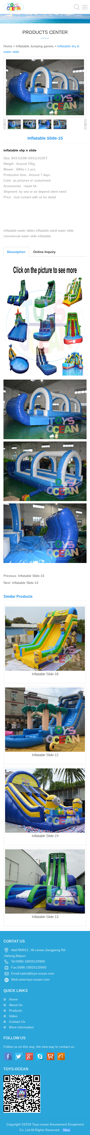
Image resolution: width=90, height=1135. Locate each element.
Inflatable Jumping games (35, 46)
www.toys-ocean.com (34, 979)
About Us (15, 1005)
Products (15, 1010)
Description (16, 252)
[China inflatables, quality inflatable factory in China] (13, 7)
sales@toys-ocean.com (37, 973)
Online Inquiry (44, 252)
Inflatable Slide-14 (25, 583)
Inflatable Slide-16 (31, 576)
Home (7, 46)
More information (21, 1027)
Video (13, 1016)
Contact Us (17, 1021)
